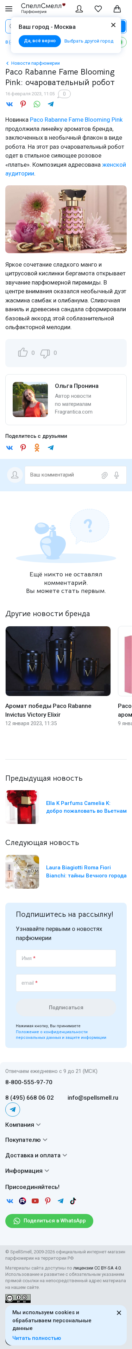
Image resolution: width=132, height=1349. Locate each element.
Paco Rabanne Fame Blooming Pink (76, 119)
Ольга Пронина (77, 385)
